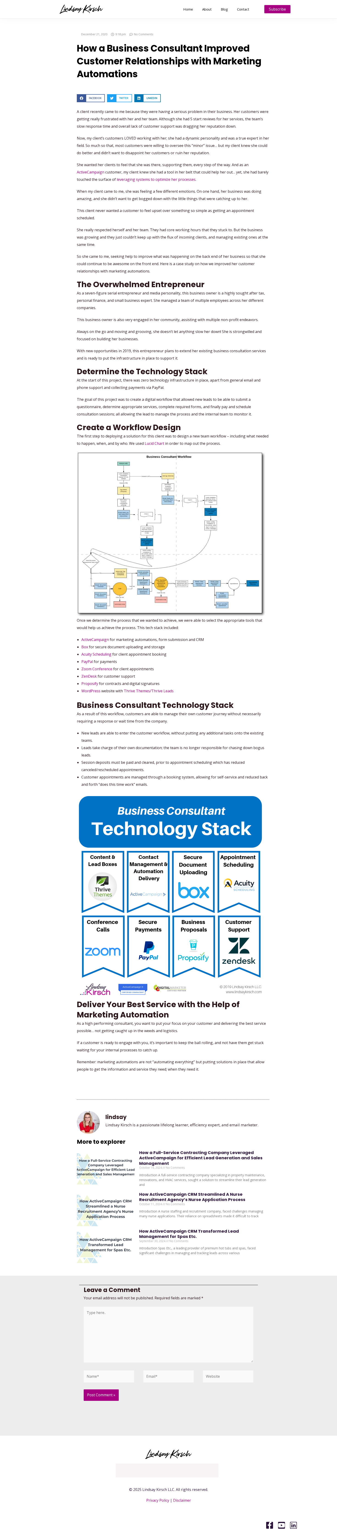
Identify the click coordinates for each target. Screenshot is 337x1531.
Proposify (89, 683)
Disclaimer (182, 1500)
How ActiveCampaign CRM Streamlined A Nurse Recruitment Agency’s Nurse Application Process (192, 1196)
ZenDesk (89, 676)
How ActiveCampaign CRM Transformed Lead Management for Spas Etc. (189, 1233)
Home (188, 9)
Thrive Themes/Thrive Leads (149, 690)
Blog (224, 9)
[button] (91, 98)
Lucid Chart (154, 443)
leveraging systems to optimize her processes (156, 179)
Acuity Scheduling (96, 654)
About (207, 9)
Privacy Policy (157, 1500)
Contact (243, 9)
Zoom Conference (96, 668)
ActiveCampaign (90, 172)
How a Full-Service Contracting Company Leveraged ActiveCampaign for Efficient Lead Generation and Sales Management (200, 1158)
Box (84, 646)
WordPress (90, 690)
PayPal (87, 661)
